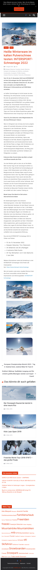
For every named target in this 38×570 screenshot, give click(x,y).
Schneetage (12, 71)
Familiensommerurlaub (9, 515)
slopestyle (26, 544)
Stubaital (15, 75)
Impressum (22, 563)
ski (16, 71)
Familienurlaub (25, 514)
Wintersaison (27, 75)
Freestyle (13, 524)
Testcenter (21, 75)
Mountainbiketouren (6, 533)
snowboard (25, 71)
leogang (29, 524)
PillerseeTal (6, 536)
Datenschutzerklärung (13, 563)
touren (9, 556)
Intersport (6, 71)
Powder (12, 536)
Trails (13, 556)
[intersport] (19, 289)
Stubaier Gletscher (8, 75)
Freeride (14, 520)
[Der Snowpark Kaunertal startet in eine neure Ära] (19, 387)
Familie (25, 511)
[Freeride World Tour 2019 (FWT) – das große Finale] (19, 442)
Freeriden (18, 69)
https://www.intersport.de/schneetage (18, 267)
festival (3, 520)
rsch (16, 66)
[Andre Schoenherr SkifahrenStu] (19, 346)
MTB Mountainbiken (22, 533)
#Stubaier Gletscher (10, 69)
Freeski (6, 47)
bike (3, 511)
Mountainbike (9, 528)
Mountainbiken (25, 528)
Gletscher (27, 69)
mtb (13, 532)
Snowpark (13, 73)
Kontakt (29, 563)
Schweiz (20, 540)
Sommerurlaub (23, 553)
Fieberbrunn (8, 520)
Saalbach (17, 536)
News (11, 47)
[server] (19, 328)
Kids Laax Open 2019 (12, 432)
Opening (31, 533)
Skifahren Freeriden (18, 544)
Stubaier (23, 73)
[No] (36, 6)
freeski (22, 69)
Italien (24, 524)
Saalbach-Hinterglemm (25, 536)
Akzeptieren (19, 9)
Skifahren (19, 71)
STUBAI (19, 73)
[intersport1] (19, 309)
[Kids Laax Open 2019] (19, 415)
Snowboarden (7, 73)
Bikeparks (14, 511)
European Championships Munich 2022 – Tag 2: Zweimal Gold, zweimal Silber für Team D (19, 365)
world (17, 556)
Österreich (23, 556)
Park (3, 536)
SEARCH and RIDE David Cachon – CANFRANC (15, 477)
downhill (20, 511)
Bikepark (8, 511)
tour (6, 556)
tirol (3, 556)
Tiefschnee (31, 553)
